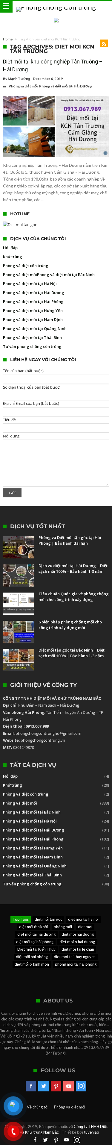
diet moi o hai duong (77, 941)
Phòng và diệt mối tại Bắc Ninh (66, 274)
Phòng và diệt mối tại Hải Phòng (33, 301)
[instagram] (81, 1086)
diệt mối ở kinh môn (32, 964)
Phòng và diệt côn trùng (25, 265)
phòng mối (63, 926)
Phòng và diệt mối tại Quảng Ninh (35, 328)
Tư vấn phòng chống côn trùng (32, 346)
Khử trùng (12, 256)
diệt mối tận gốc (48, 919)
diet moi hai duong (78, 934)
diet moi (85, 926)
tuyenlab (91, 1132)
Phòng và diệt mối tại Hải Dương (65, 86)
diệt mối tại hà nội (83, 919)
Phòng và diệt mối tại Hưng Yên (33, 310)
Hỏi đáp (10, 247)
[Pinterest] (56, 1086)
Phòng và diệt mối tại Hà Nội (30, 283)
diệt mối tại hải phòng (34, 941)
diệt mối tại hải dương (36, 934)
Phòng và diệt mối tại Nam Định (33, 319)
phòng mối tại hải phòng (75, 964)
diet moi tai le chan (78, 949)
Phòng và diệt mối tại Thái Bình (32, 337)
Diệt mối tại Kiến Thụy (36, 949)
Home (8, 39)
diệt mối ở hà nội (33, 926)
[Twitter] (43, 1086)
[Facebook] (31, 1086)
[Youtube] (68, 1086)
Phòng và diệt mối (23, 86)
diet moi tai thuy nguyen (75, 956)
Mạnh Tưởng (19, 78)
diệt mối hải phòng (32, 956)
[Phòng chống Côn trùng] (56, 6)
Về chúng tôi (37, 1107)
